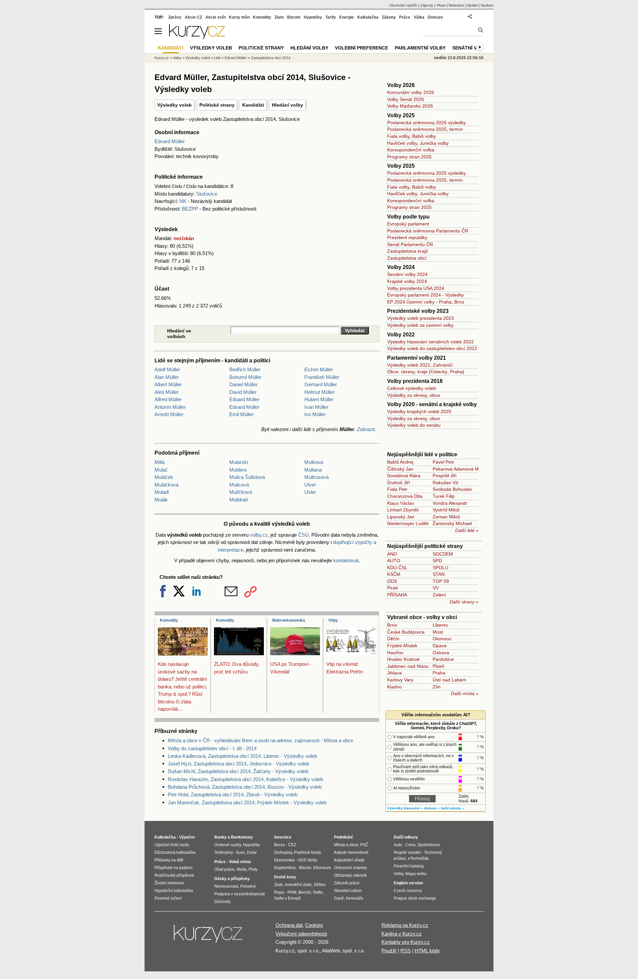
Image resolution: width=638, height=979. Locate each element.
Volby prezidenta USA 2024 (415, 288)
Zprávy (174, 17)
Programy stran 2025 (409, 156)
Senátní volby (471, 47)
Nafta (318, 892)
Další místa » (464, 693)
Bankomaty (242, 837)
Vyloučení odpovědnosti (301, 933)
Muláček (164, 477)
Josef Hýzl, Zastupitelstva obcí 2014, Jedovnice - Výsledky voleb (238, 763)
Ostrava (441, 652)
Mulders (238, 470)
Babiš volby (424, 136)
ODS (392, 581)
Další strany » (464, 601)
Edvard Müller (170, 141)
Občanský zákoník (350, 875)
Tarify (330, 17)
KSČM (393, 574)
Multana (313, 470)
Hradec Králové (403, 659)
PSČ (364, 845)
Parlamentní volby (420, 47)
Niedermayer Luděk (408, 523)
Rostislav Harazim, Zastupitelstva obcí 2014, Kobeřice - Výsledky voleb (245, 779)
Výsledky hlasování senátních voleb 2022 (430, 341)
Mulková (313, 462)
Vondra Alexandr (450, 503)
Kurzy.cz (162, 58)
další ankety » (452, 808)
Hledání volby (287, 105)
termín (456, 129)
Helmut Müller (319, 392)
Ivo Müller (315, 414)
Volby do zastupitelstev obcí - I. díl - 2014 (212, 748)
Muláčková (166, 485)
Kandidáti (253, 105)
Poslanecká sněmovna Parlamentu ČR (427, 230)
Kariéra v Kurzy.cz (401, 933)
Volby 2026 (401, 85)
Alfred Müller (168, 399)
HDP (302, 860)
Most (438, 632)
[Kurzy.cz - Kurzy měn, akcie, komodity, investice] (197, 37)
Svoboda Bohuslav (452, 489)
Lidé (217, 58)
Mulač (161, 470)
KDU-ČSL (397, 567)
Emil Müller (241, 414)
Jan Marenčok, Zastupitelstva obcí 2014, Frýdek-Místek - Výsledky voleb (247, 802)
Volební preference (361, 47)
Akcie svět (215, 17)
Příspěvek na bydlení (173, 867)
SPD (437, 560)
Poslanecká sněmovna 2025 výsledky (426, 122)
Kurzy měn (239, 17)
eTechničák (418, 858)
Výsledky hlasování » (405, 808)
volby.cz (259, 535)
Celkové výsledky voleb (411, 388)
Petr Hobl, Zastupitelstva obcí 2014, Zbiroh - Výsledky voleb (232, 794)
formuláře (354, 898)
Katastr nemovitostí (351, 852)
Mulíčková (240, 492)
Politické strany (217, 105)
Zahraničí (443, 365)
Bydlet (473, 5)
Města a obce (346, 845)
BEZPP (190, 209)
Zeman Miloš (446, 516)
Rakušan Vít (445, 482)
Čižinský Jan (400, 469)
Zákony (389, 17)
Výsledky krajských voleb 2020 (419, 411)
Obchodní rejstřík (403, 5)
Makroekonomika (288, 620)
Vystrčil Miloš (446, 509)
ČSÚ (303, 535)
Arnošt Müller (169, 414)
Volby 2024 (401, 267)
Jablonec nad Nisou (408, 666)
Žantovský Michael (452, 523)
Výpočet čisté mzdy (172, 845)
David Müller (243, 392)
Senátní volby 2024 (407, 274)
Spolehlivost (428, 845)
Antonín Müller (170, 407)
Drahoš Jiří (398, 482)
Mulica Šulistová (247, 477)
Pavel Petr (443, 462)
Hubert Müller (319, 399)
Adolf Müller (167, 369)
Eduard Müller (244, 399)
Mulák (161, 499)
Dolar (252, 852)
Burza (279, 845)
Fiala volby (398, 136)
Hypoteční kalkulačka (174, 890)
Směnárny (223, 852)
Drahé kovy (285, 877)
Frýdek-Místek (402, 645)
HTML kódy (427, 950)
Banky (220, 837)
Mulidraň (238, 499)
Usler (310, 492)
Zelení (439, 594)
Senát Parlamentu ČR (410, 244)
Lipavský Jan (400, 516)
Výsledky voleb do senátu (414, 425)
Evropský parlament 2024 (414, 295)
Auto (398, 845)
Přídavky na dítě (169, 860)
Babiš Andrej (400, 462)
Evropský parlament (408, 223)
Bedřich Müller (245, 369)
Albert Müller (168, 384)
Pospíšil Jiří (445, 475)
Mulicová (239, 485)
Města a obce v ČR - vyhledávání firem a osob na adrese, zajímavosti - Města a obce (260, 740)
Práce (404, 17)
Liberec (440, 625)
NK (182, 201)
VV (436, 587)
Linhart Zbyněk (403, 509)
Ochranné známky (350, 867)
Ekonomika (284, 860)
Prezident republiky (407, 237)
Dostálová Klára (403, 475)
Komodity (169, 620)
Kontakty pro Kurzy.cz (405, 942)
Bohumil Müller (245, 377)
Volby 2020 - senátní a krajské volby (432, 404)
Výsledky (454, 295)
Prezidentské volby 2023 (418, 311)
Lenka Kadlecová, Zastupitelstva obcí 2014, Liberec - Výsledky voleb (242, 756)
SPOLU (440, 567)
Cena (410, 845)
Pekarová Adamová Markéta (462, 469)
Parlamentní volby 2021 (416, 358)
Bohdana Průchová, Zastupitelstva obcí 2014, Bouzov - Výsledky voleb (245, 787)
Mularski (238, 462)
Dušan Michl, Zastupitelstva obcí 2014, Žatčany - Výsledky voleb (238, 771)
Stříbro (320, 884)
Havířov (395, 652)
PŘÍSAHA (397, 594)
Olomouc (442, 638)
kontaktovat (346, 560)
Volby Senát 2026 (405, 99)
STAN (439, 574)
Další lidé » (466, 530)
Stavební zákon (348, 890)
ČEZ (292, 845)
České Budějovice (406, 632)
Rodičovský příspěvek (174, 875)
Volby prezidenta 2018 (415, 381)
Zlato (279, 17)
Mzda (242, 869)
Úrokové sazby (227, 845)
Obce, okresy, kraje (407, 371)
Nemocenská (226, 886)
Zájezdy (426, 5)
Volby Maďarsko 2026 (410, 106)
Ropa (279, 892)
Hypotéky (313, 17)
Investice (282, 837)
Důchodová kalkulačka (175, 852)
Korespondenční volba (410, 149)
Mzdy (312, 860)
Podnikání (343, 837)
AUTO (393, 560)
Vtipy (333, 620)
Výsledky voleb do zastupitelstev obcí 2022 (432, 348)
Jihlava (394, 672)
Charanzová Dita (404, 496)
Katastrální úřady (349, 860)
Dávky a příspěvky (232, 878)
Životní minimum (169, 883)
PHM (291, 892)
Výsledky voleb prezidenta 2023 (420, 318)
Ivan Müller (316, 407)
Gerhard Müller (320, 384)
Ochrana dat (288, 925)
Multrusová (316, 477)
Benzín (304, 892)
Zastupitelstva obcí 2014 (270, 58)
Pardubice (443, 659)
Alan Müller (167, 377)
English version (408, 883)
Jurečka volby (434, 143)
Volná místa (240, 861)
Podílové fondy (307, 852)
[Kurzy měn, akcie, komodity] (209, 936)
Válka (419, 17)
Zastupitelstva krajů (407, 251)
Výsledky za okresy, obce (413, 395)
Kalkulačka (367, 17)
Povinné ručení (168, 898)
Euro (240, 852)
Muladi (162, 492)
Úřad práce (224, 869)
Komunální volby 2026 (410, 92)
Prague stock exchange (415, 898)
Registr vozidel (407, 852)
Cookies (314, 925)
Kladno (394, 686)
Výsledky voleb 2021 (408, 365)
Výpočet (187, 837)
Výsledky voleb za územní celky (420, 325)
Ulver (310, 485)
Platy (253, 869)
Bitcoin (293, 17)
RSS (405, 950)
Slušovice (206, 194)
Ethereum (322, 867)
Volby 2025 (401, 115)
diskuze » (432, 808)
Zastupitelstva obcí (407, 258)
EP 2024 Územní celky (411, 302)
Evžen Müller (318, 369)
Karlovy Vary (400, 679)
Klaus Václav (400, 503)
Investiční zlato (298, 884)
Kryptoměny (285, 867)
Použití (388, 950)
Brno (459, 302)
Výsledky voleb (174, 105)
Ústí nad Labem (449, 679)
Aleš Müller (167, 392)
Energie (346, 17)
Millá (159, 462)
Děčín (393, 638)
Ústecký (439, 371)
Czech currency (408, 890)
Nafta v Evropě (287, 898)
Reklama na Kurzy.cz (404, 925)
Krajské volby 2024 (407, 281)
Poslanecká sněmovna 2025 (417, 129)
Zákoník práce (347, 883)
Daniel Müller (243, 384)
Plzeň (438, 666)
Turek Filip (444, 496)
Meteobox (457, 5)
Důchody (222, 901)
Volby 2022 (401, 334)
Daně (339, 898)
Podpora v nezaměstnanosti (239, 894)
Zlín (437, 686)
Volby (177, 58)
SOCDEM (443, 554)
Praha (445, 302)
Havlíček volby (402, 143)
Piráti (392, 587)
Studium (486, 5)
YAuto (441, 5)
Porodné (248, 886)
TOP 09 (441, 581)
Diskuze (435, 17)
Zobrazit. (366, 429)
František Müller (321, 377)
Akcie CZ (193, 17)
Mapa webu (416, 873)
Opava (440, 645)
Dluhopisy (283, 852)
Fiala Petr (397, 489)
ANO (392, 554)
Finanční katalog (409, 866)
